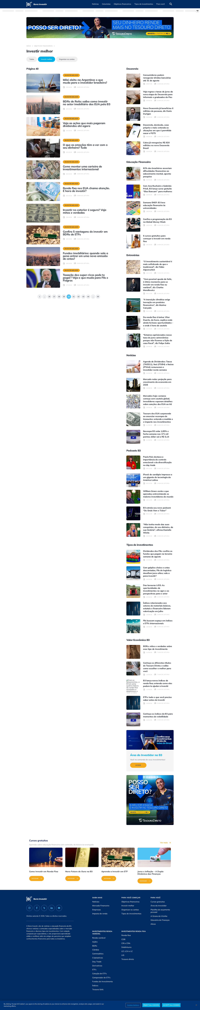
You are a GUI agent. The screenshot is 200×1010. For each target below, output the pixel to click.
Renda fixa (126, 935)
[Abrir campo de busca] (171, 4)
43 (82, 296)
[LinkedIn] (52, 908)
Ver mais (164, 842)
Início (28, 46)
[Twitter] (44, 908)
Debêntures (126, 947)
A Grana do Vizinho (159, 916)
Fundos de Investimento (102, 981)
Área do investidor (159, 905)
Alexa (153, 924)
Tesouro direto (127, 959)
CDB (123, 939)
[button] (95, 4)
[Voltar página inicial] (36, 4)
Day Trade (96, 961)
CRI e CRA (125, 943)
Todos (31, 59)
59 (97, 296)
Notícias (95, 902)
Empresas (96, 909)
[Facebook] (37, 908)
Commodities (97, 953)
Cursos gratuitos (158, 902)
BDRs (94, 946)
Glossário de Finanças (160, 920)
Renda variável (98, 938)
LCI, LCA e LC (127, 951)
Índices (95, 985)
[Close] (196, 1005)
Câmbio (95, 950)
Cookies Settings (133, 1005)
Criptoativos (97, 958)
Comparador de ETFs (101, 977)
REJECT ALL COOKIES (151, 1005)
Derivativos (97, 965)
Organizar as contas (67, 59)
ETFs (94, 969)
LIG (122, 955)
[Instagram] (29, 908)
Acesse (138, 765)
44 (87, 296)
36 (48, 296)
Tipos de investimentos (131, 913)
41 (73, 296)
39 (63, 296)
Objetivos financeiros (43, 46)
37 (53, 296)
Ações (95, 942)
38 (58, 296)
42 (77, 296)
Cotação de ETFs (99, 973)
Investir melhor (46, 59)
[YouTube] (59, 908)
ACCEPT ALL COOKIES (171, 1005)
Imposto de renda (99, 913)
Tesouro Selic (98, 989)
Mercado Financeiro (100, 905)
